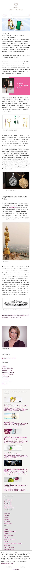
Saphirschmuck (8, 500)
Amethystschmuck (8, 507)
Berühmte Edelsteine (7, 368)
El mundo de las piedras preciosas (12, 543)
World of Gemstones (9, 547)
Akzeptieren (9, 567)
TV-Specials (5, 384)
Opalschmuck (7, 504)
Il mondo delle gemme (9, 539)
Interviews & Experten (7, 374)
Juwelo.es (6, 541)
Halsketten (6, 519)
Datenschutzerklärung (7, 563)
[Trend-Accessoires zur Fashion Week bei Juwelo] (16, 32)
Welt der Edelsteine (16, 5)
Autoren (4, 366)
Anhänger (6, 515)
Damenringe (7, 513)
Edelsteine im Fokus (7, 370)
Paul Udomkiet (13, 207)
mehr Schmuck (8, 523)
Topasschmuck (7, 502)
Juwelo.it (6, 537)
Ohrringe (6, 517)
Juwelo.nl (6, 529)
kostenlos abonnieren (9, 358)
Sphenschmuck (8, 505)
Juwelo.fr (6, 533)
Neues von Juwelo (6, 382)
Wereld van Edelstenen (10, 531)
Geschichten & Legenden (8, 372)
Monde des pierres (8, 535)
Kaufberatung (5, 376)
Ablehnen (22, 567)
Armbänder (7, 521)
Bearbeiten (16, 569)
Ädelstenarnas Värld (9, 549)
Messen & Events (6, 378)
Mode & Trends (6, 380)
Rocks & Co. (7, 545)
